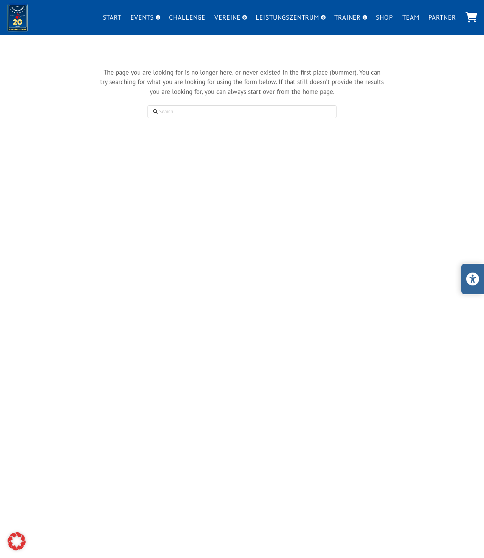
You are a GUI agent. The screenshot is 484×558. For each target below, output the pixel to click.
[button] (471, 17)
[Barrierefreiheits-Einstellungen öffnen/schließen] (472, 279)
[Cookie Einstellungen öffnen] (17, 548)
